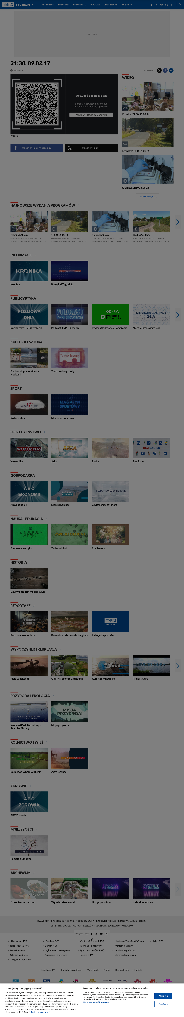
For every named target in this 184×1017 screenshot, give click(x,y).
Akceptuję (163, 996)
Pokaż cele (163, 1004)
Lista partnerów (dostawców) (96, 1002)
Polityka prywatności (40, 1012)
